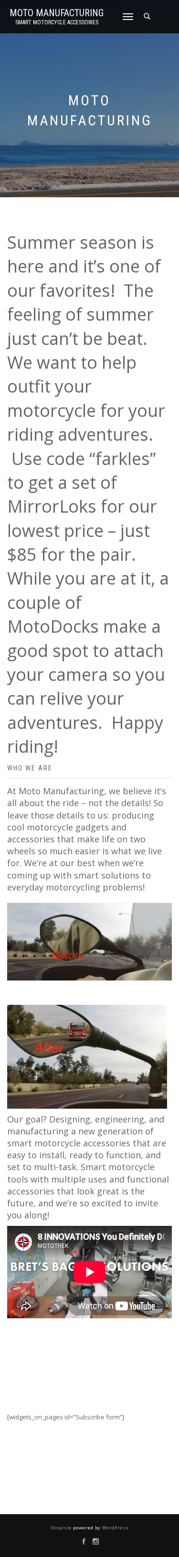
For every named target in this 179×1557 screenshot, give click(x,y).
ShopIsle (62, 1528)
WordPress (114, 1528)
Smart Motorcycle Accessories (56, 22)
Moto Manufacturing (57, 13)
